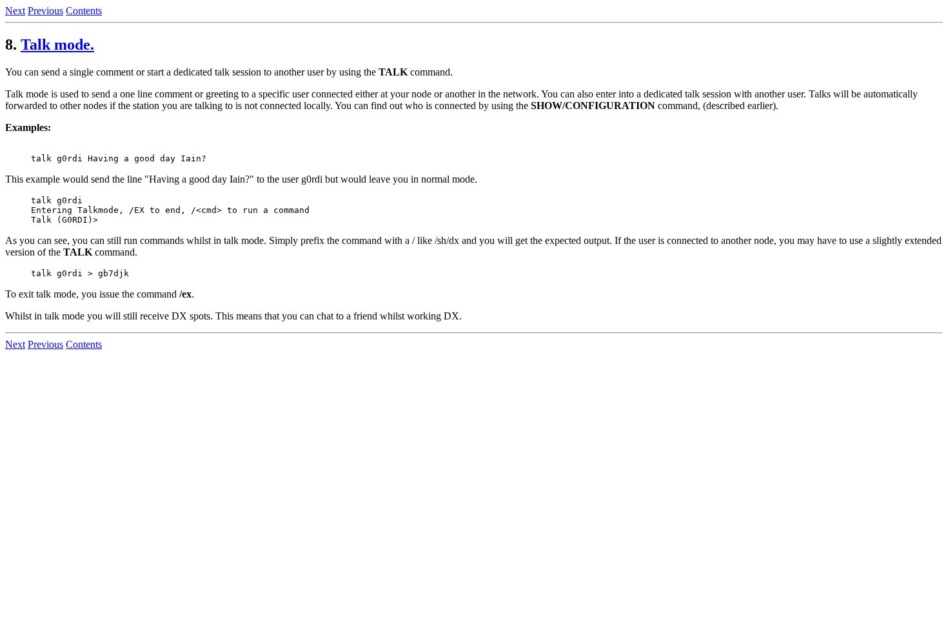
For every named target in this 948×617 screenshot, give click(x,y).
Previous (45, 10)
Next (15, 10)
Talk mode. (57, 44)
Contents (84, 10)
